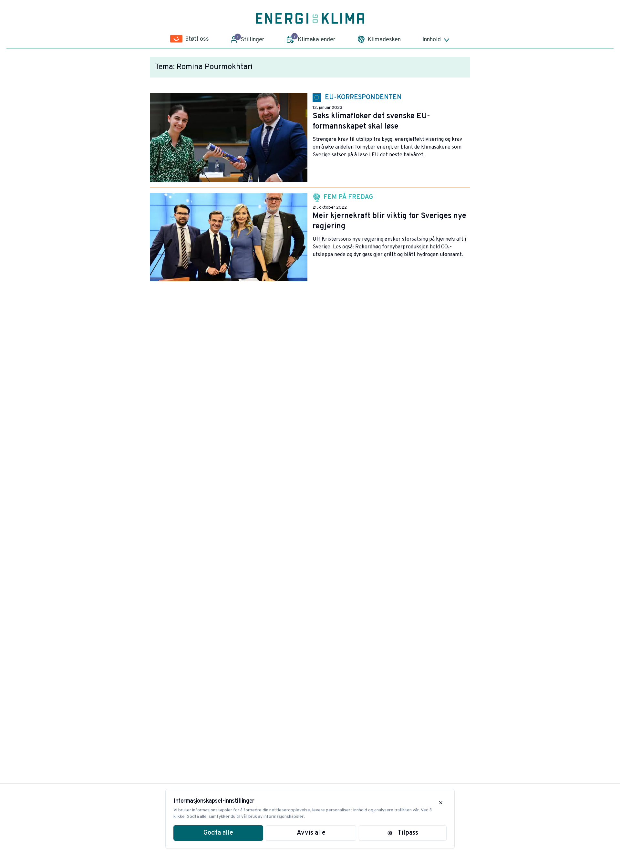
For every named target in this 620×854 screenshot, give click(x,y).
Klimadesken (384, 40)
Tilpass (408, 833)
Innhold (431, 40)
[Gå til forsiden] (310, 18)
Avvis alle (311, 833)
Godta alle (218, 833)
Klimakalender (314, 39)
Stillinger (251, 39)
